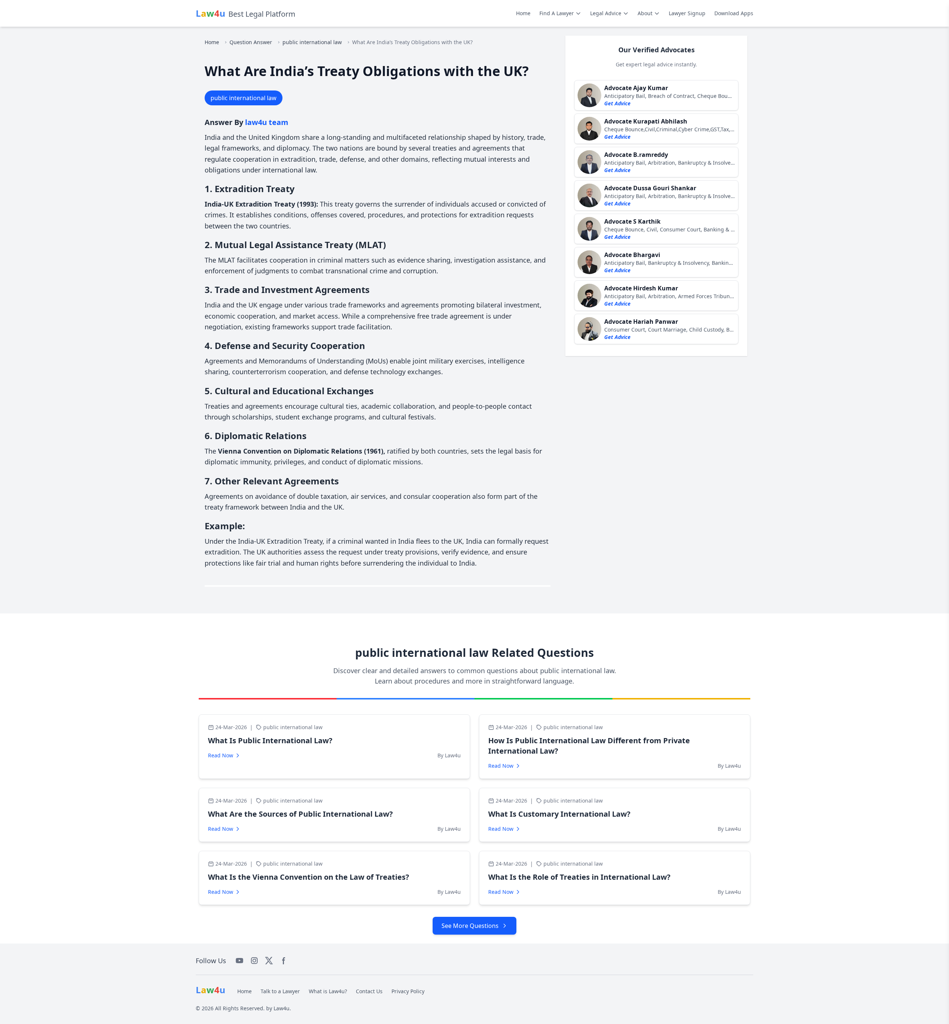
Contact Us (369, 991)
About (645, 13)
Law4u (282, 1008)
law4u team (266, 122)
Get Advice (617, 103)
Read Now (220, 755)
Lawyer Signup (687, 13)
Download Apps (733, 13)
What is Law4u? (328, 991)
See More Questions (470, 926)
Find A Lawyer (556, 13)
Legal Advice (605, 13)
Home (523, 13)
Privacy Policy (407, 991)
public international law (312, 42)
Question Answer (250, 42)
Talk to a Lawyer (280, 991)
